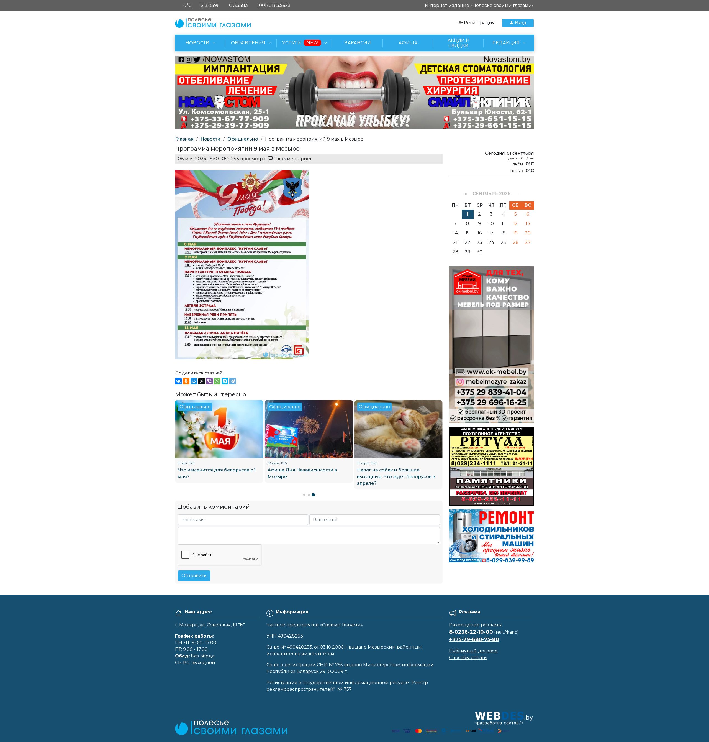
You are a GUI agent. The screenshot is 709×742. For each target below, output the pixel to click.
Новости (210, 139)
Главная (184, 139)
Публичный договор (473, 651)
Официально (242, 139)
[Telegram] (232, 381)
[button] (304, 495)
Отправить (194, 575)
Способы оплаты (468, 657)
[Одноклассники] (186, 381)
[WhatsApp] (217, 381)
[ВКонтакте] (178, 381)
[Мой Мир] (194, 381)
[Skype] (225, 381)
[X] (201, 381)
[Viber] (209, 381)
